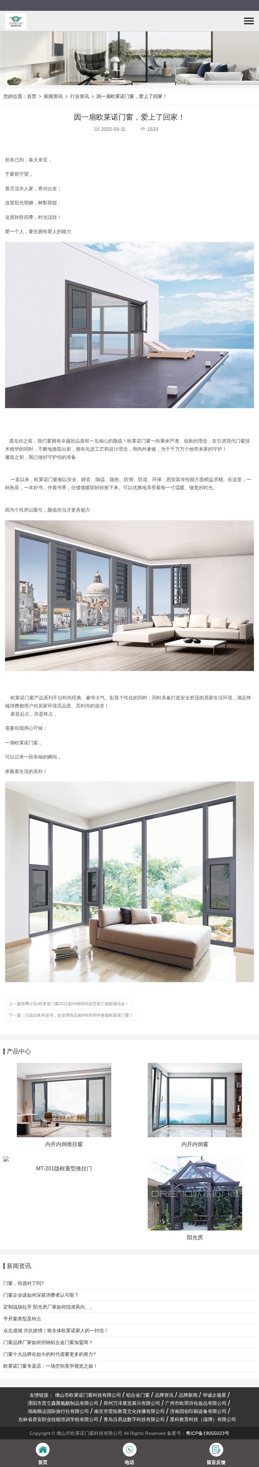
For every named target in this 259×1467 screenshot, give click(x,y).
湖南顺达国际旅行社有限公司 (58, 1411)
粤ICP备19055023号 (207, 1433)
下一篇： (71, 1015)
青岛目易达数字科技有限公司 (134, 1419)
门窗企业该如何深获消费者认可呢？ (41, 1295)
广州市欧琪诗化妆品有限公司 (196, 1403)
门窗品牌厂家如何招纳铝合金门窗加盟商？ (48, 1342)
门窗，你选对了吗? (23, 1283)
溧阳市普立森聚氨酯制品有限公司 (63, 1403)
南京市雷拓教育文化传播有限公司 (129, 1411)
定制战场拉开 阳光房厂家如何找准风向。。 (48, 1307)
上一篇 (69, 1003)
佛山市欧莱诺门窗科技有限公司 (88, 1395)
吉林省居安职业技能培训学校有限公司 (58, 1419)
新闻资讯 (53, 96)
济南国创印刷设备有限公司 (198, 1411)
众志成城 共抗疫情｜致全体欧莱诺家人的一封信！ (56, 1330)
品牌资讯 (164, 1395)
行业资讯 (79, 96)
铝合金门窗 (138, 1395)
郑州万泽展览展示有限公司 (132, 1403)
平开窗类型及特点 (22, 1318)
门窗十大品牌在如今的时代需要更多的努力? (49, 1354)
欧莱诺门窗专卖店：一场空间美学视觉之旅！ (50, 1366)
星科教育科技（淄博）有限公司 (203, 1419)
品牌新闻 (188, 1395)
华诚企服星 (214, 1395)
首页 (31, 96)
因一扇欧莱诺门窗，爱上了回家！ (131, 96)
